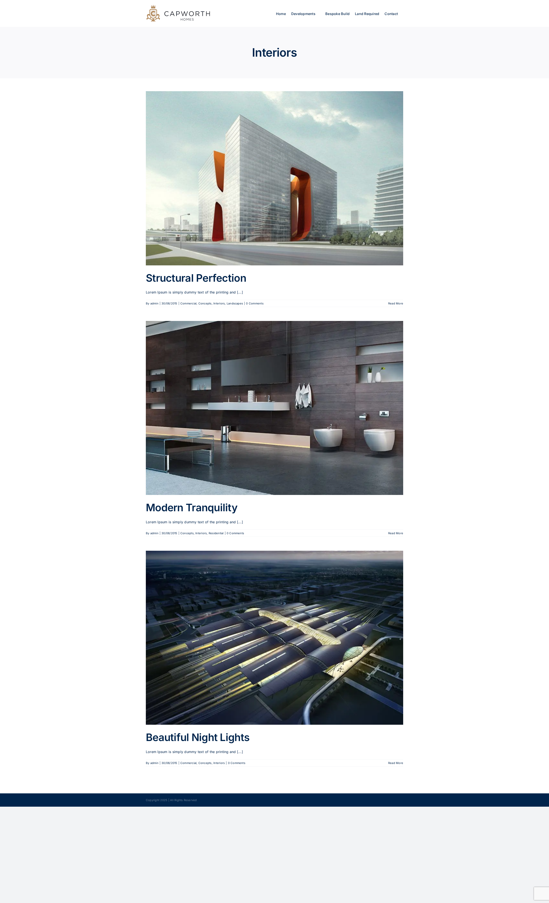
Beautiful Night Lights (197, 737)
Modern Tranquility (191, 507)
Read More (395, 303)
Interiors (219, 303)
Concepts (205, 303)
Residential (216, 533)
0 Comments (254, 303)
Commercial (188, 303)
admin (154, 303)
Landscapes (235, 303)
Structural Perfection (196, 278)
